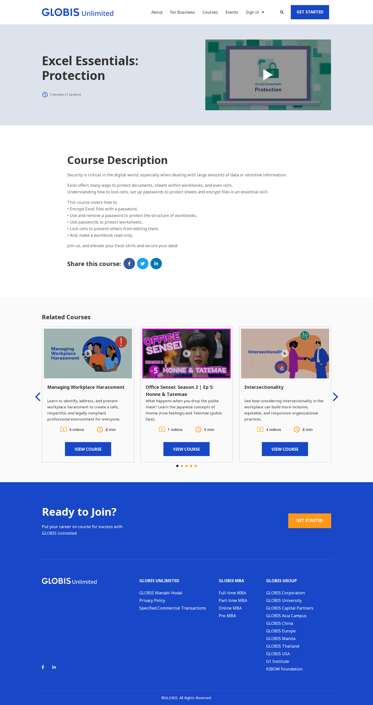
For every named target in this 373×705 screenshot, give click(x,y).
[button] (282, 12)
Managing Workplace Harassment (86, 387)
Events (232, 12)
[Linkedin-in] (54, 667)
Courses (210, 12)
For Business (182, 12)
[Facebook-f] (42, 667)
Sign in (252, 12)
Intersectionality (263, 387)
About (157, 12)
